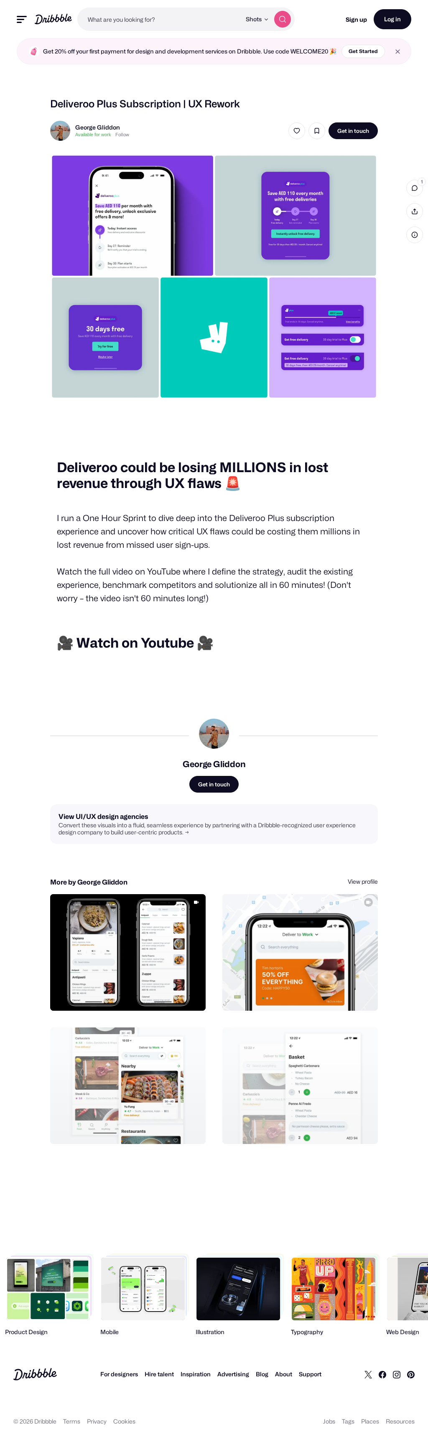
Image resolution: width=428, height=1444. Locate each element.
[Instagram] (396, 1374)
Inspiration (196, 1374)
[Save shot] (316, 130)
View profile (363, 881)
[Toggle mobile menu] (21, 19)
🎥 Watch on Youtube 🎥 (135, 643)
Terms (71, 1421)
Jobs (329, 1421)
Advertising (233, 1374)
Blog (262, 1374)
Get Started (363, 51)
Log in (392, 19)
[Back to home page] (53, 19)
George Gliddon (97, 127)
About (283, 1374)
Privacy (97, 1421)
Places (370, 1421)
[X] (368, 1374)
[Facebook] (382, 1374)
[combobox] (159, 19)
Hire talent (159, 1374)
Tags (348, 1421)
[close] (397, 51)
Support (310, 1374)
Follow (122, 134)
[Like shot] (296, 130)
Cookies (124, 1421)
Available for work (93, 134)
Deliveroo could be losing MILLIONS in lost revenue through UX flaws (192, 475)
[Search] (282, 19)
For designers (119, 1374)
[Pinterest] (411, 1374)
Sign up (356, 19)
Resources (400, 1421)
